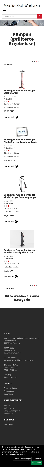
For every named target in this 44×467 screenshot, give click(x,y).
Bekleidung (8, 394)
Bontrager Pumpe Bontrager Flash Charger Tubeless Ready (21, 140)
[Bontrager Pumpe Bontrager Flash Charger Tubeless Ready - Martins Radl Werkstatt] (22, 132)
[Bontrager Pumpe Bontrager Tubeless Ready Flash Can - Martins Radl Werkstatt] (22, 239)
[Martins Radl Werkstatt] (22, 5)
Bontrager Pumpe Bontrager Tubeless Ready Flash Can (19, 251)
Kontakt (7, 405)
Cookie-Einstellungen (22, 458)
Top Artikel (8, 425)
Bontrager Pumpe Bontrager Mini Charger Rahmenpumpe (20, 196)
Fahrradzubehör (10, 388)
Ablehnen (37, 458)
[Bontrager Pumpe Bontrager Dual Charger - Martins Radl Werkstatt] (22, 79)
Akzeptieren (36, 462)
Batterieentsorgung (12, 411)
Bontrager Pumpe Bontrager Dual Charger (19, 91)
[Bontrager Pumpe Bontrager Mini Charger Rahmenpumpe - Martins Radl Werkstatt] (22, 184)
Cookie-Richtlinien (18, 454)
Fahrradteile (9, 391)
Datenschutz (9, 408)
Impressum (8, 414)
